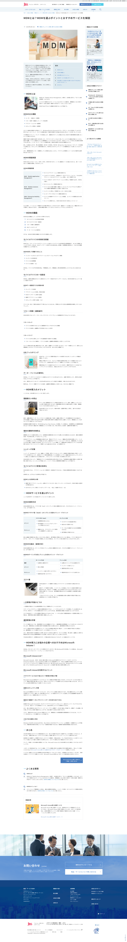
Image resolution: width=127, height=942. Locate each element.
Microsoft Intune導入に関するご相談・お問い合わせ (71, 760)
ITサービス (26, 899)
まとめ (59, 85)
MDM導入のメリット (62, 75)
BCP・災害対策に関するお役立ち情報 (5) (95, 124)
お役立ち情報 (76, 9)
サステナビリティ (116, 0)
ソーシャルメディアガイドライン (74, 930)
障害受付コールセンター (71, 4)
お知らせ (85, 9)
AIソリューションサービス (30, 894)
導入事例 (66, 9)
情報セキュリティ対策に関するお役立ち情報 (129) (95, 90)
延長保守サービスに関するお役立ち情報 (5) (95, 129)
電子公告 (54, 932)
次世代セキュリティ (28, 891)
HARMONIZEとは (103, 0)
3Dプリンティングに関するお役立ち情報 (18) (95, 113)
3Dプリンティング (28, 896)
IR (109, 0)
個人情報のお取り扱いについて (34, 930)
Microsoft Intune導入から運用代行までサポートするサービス (47, 750)
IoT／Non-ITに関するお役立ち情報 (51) (95, 108)
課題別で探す (57, 9)
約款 (61, 932)
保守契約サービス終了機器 (58, 4)
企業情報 (93, 9)
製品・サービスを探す (44, 9)
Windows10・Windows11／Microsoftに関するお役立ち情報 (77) (95, 96)
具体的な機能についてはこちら (52, 779)
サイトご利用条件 (48, 930)
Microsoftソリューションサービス (32, 897)
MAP (98, 925)
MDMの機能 (60, 72)
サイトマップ (59, 930)
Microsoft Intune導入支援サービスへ (51, 817)
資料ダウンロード (85, 4)
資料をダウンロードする (84, 865)
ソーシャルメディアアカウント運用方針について (38, 932)
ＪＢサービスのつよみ (30, 9)
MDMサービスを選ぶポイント (65, 78)
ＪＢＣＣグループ (85, 0)
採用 (123, 0)
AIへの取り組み (94, 0)
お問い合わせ (97, 4)
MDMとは (59, 70)
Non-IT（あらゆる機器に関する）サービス (33, 892)
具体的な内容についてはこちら (46, 791)
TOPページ (102, 913)
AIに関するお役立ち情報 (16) (95, 119)
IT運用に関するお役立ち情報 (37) (95, 102)
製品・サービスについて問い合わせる (83, 872)
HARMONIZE (27, 901)
